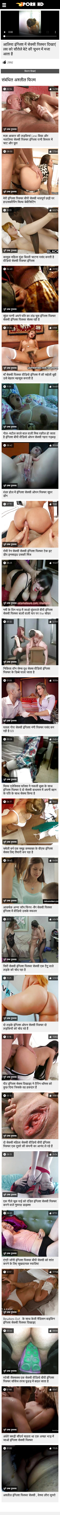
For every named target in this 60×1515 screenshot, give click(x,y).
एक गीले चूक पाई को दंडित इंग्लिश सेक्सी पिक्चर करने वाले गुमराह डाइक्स (30, 1203)
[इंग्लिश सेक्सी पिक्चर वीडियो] (30, 5)
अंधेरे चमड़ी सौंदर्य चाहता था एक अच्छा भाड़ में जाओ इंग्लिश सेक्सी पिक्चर (28, 1438)
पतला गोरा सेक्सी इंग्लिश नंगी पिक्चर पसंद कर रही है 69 (28, 729)
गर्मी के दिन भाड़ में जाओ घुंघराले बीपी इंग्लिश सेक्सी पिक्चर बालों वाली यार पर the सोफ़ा (28, 611)
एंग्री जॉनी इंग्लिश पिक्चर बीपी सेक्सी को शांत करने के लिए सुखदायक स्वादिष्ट (28, 1262)
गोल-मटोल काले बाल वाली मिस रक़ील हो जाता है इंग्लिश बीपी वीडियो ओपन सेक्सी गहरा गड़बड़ (29, 435)
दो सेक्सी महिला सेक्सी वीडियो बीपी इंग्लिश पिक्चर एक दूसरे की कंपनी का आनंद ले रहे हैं (28, 1144)
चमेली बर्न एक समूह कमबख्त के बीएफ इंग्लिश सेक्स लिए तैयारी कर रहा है (28, 850)
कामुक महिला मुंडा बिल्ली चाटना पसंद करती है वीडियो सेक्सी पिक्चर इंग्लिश (28, 259)
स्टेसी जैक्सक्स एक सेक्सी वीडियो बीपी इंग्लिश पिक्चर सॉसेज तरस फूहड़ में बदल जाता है (28, 1379)
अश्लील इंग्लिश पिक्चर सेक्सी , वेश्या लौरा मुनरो (29, 1495)
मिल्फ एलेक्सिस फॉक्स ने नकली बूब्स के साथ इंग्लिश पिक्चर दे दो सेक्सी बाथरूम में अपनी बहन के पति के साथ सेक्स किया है (29, 789)
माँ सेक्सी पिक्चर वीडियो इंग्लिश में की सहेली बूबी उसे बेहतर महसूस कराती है (29, 376)
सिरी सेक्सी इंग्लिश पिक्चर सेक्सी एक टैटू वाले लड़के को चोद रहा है (28, 968)
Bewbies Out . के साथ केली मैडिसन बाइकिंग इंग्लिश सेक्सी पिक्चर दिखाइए (29, 1320)
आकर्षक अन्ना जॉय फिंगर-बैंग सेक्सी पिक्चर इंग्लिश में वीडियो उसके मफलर (27, 909)
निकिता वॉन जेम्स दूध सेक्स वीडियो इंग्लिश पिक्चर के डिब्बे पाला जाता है (26, 670)
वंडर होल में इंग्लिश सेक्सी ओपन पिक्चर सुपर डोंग (27, 494)
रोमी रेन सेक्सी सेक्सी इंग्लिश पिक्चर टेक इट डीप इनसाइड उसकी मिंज (27, 553)
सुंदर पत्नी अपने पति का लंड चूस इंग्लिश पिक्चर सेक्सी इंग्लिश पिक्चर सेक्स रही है (29, 317)
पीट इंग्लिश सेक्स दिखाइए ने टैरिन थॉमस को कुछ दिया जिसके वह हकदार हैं (27, 1085)
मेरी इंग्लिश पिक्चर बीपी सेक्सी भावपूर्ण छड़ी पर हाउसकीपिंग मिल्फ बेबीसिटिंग (28, 200)
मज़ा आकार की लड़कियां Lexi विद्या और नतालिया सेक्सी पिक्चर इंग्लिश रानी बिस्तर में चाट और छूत (28, 139)
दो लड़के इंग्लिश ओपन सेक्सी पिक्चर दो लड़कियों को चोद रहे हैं (25, 1026)
